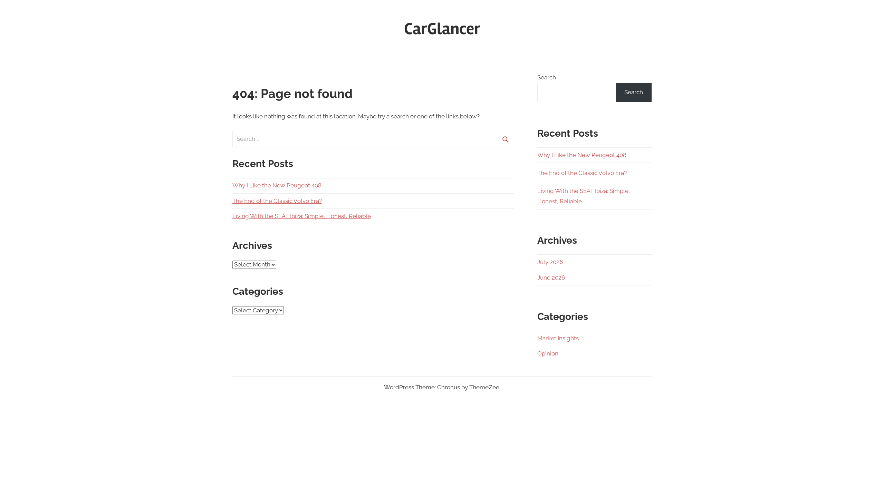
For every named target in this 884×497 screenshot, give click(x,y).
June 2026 (551, 277)
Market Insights (558, 338)
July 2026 (550, 262)
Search (546, 77)
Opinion (547, 353)
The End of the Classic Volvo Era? (277, 200)
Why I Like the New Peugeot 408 (276, 185)
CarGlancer (442, 29)
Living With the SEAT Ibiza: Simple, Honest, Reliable (301, 216)
